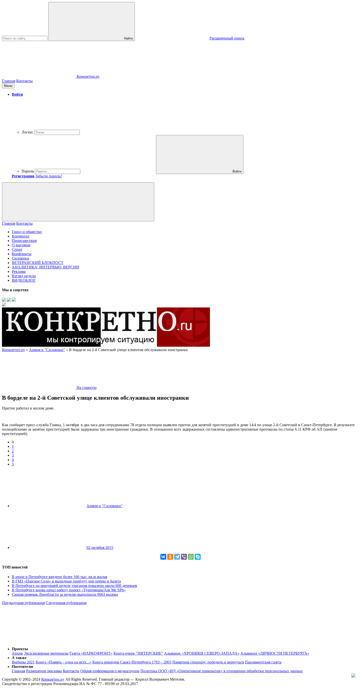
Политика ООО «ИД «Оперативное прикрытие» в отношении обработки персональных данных (221, 671)
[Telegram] (177, 557)
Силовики (20, 258)
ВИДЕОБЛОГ (24, 280)
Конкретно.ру (52, 679)
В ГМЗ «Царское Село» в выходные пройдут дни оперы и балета (66, 581)
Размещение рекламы (44, 671)
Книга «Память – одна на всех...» (63, 662)
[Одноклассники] (170, 557)
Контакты (24, 81)
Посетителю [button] (22, 666)
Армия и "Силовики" (104, 506)
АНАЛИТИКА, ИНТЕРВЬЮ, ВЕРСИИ (45, 267)
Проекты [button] (20, 649)
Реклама (19, 271)
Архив (17, 653)
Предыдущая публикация (23, 603)
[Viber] (184, 557)
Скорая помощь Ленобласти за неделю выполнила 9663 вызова (65, 594)
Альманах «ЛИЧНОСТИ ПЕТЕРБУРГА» (274, 653)
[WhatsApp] (191, 557)
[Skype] (198, 557)
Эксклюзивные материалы (46, 653)
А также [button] (19, 658)
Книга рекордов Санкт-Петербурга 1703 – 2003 (131, 662)
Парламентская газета (263, 662)
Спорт (17, 249)
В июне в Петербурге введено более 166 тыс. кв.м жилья (59, 577)
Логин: (27, 132)
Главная (8, 81)
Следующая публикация (66, 603)
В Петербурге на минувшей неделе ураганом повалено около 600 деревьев (74, 585)
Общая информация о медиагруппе (109, 671)
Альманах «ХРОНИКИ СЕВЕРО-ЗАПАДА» (201, 653)
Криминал (20, 236)
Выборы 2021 (23, 662)
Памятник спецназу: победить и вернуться (208, 662)
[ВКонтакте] (163, 557)
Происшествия (24, 240)
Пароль (28, 171)
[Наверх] (39, 640)
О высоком (21, 245)
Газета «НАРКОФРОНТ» (90, 653)
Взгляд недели (24, 276)
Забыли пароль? (48, 176)
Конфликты (21, 254)
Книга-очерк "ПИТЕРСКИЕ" (138, 653)
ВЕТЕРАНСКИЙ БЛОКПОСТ (37, 263)
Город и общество (27, 232)
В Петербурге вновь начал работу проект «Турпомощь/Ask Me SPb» (69, 590)
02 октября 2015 (99, 547)
